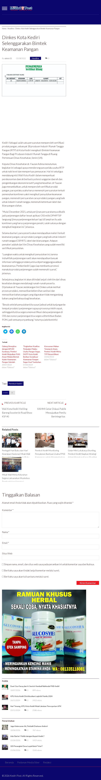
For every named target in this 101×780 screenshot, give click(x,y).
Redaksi (47, 762)
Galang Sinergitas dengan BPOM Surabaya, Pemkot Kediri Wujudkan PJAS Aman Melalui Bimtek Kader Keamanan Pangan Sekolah (11, 354)
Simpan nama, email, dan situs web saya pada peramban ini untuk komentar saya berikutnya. (49, 564)
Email (5, 542)
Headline (11, 28)
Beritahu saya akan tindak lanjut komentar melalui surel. (32, 570)
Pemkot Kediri (15, 383)
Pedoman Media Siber (28, 762)
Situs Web (7, 553)
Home (4, 28)
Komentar (7, 510)
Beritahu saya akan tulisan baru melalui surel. (26, 576)
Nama (5, 532)
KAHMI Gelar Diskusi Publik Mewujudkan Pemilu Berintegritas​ (51, 412)
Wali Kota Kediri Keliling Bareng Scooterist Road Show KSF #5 (17, 412)
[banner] (34, 79)
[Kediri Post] (21, 9)
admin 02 (8, 58)
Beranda (9, 762)
